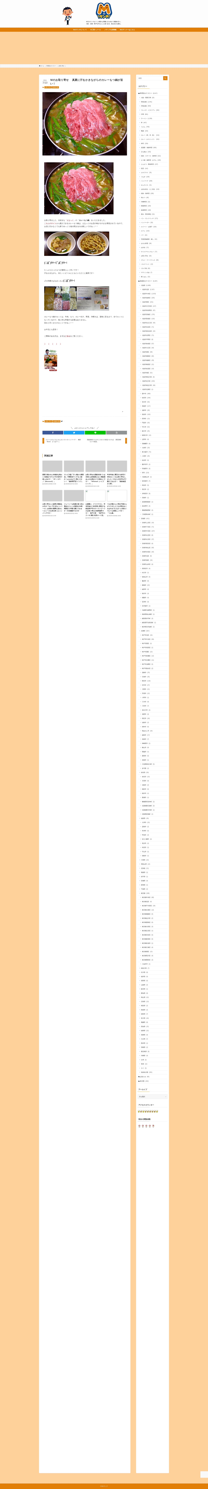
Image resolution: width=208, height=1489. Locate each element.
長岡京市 (146, 568)
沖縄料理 (145, 202)
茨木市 (146, 402)
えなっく (70, 220)
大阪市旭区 (147, 373)
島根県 (144, 1010)
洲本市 (145, 727)
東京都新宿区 (147, 939)
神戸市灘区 (147, 652)
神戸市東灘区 (148, 656)
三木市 (145, 702)
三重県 (145, 860)
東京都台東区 (148, 910)
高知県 (145, 1026)
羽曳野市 (146, 468)
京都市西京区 (147, 543)
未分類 (144, 1081)
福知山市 (146, 577)
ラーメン (146, 118)
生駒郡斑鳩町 (147, 814)
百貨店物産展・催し (149, 239)
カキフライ (146, 172)
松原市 (145, 460)
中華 (144, 114)
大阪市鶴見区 (148, 364)
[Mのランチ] (104, 11)
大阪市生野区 (148, 335)
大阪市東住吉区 (148, 331)
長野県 (144, 980)
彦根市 (145, 826)
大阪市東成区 (148, 343)
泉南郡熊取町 (147, 502)
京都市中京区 (148, 531)
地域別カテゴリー (148, 281)
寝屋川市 (146, 435)
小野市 (145, 697)
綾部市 (145, 589)
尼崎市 (146, 672)
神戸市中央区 (148, 639)
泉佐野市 (146, 506)
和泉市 (145, 485)
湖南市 (145, 856)
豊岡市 (145, 756)
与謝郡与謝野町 (148, 610)
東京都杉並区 (147, 943)
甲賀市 (145, 835)
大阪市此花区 (148, 368)
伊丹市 (146, 685)
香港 (144, 1064)
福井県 (144, 976)
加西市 (145, 714)
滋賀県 (145, 818)
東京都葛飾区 (147, 914)
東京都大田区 (147, 926)
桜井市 (145, 793)
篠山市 (145, 747)
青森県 (144, 872)
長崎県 (144, 1035)
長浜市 (145, 843)
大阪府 (146, 285)
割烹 (144, 168)
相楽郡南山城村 (148, 614)
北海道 (145, 868)
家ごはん (145, 277)
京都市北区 (147, 556)
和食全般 (146, 102)
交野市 (145, 439)
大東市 (146, 447)
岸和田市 (146, 493)
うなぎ (145, 177)
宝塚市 (146, 677)
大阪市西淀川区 (148, 377)
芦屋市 (146, 693)
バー (144, 235)
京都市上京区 (148, 522)
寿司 (144, 143)
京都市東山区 (148, 547)
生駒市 (145, 785)
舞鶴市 (146, 585)
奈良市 (146, 776)
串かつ (145, 197)
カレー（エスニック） (150, 139)
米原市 (145, 847)
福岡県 (145, 1030)
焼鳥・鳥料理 (147, 193)
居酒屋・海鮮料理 (148, 147)
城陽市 (145, 597)
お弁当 (145, 247)
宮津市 (145, 602)
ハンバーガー (147, 222)
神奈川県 (145, 968)
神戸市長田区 (147, 647)
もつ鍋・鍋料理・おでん (151, 160)
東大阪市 (146, 452)
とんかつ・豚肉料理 (149, 164)
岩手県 (144, 876)
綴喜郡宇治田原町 (149, 622)
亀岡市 (145, 581)
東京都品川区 (147, 918)
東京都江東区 (147, 947)
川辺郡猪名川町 (148, 764)
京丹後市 (146, 606)
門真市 (146, 423)
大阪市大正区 (148, 348)
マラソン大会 (146, 272)
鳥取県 (144, 1005)
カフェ (145, 231)
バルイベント (147, 264)
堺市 (145, 472)
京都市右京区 (147, 535)
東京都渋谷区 (147, 935)
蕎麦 (144, 131)
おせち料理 (146, 243)
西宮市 (146, 681)
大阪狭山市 (147, 477)
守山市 (145, 851)
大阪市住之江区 (148, 323)
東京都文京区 (147, 930)
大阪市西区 (147, 302)
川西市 (146, 689)
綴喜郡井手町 (147, 618)
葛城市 (145, 797)
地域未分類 (55, 87)
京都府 (145, 518)
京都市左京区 (148, 539)
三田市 (145, 706)
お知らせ (144, 1076)
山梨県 (144, 985)
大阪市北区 (148, 289)
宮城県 (144, 881)
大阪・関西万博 (147, 97)
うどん (145, 127)
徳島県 (144, 1014)
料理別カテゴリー (148, 93)
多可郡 (145, 768)
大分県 (144, 1039)
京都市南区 (147, 560)
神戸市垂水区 (147, 668)
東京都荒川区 (147, 955)
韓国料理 (146, 206)
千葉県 (144, 889)
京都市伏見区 (148, 552)
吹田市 (146, 398)
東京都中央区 (148, 897)
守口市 (146, 427)
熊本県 (144, 1043)
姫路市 (146, 735)
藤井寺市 (146, 464)
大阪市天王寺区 (149, 306)
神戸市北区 (147, 635)
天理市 (145, 781)
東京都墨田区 (147, 960)
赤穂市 (145, 760)
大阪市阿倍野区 (148, 310)
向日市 (145, 572)
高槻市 (146, 406)
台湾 (143, 1060)
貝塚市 (145, 497)
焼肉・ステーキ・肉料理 (151, 156)
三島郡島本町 (147, 514)
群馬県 (144, 885)
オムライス (146, 185)
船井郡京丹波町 (148, 627)
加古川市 (146, 710)
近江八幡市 (147, 839)
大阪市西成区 (148, 318)
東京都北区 (147, 901)
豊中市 (146, 393)
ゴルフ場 (145, 268)
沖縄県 (144, 1055)
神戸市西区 (147, 643)
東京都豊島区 (147, 922)
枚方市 (146, 431)
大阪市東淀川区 (148, 385)
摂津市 (146, 418)
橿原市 (145, 789)
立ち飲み (146, 152)
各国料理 (146, 210)
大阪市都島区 (148, 356)
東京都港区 (147, 951)
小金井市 (146, 964)
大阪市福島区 (148, 298)
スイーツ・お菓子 (148, 227)
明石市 (146, 718)
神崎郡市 (146, 743)
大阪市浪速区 (148, 314)
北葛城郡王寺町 (148, 810)
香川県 (145, 1018)
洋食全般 (146, 106)
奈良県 (145, 772)
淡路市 (145, 722)
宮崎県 (144, 1047)
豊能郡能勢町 (147, 510)
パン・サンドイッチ (149, 218)
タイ (143, 1068)
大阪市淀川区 (148, 381)
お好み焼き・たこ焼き (150, 189)
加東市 (145, 739)
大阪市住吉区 (148, 327)
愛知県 (144, 993)
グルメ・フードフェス (149, 260)
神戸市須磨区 (147, 664)
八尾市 (146, 456)
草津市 (145, 831)
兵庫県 (145, 631)
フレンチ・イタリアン (150, 110)
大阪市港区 (147, 352)
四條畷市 (146, 443)
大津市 (146, 822)
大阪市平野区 (147, 339)
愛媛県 (144, 1022)
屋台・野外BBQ (147, 214)
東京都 (145, 893)
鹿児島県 (145, 1051)
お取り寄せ (48, 87)
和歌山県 (145, 864)
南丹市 (145, 593)
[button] (52, 432)
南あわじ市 (147, 731)
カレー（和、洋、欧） (150, 135)
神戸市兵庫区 (148, 660)
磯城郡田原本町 (148, 801)
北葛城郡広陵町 (148, 806)
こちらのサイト (50, 223)
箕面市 (146, 414)
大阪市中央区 (149, 293)
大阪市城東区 (148, 360)
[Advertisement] (104, 48)
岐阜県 (144, 989)
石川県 (144, 972)
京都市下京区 (148, 527)
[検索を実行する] (165, 78)
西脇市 (145, 752)
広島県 (145, 1001)
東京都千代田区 (148, 906)
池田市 (146, 410)
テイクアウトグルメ (149, 252)
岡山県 (145, 997)
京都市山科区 (147, 564)
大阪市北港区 (147, 389)
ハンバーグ (146, 181)
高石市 (145, 489)
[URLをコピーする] (116, 432)
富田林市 (146, 481)
